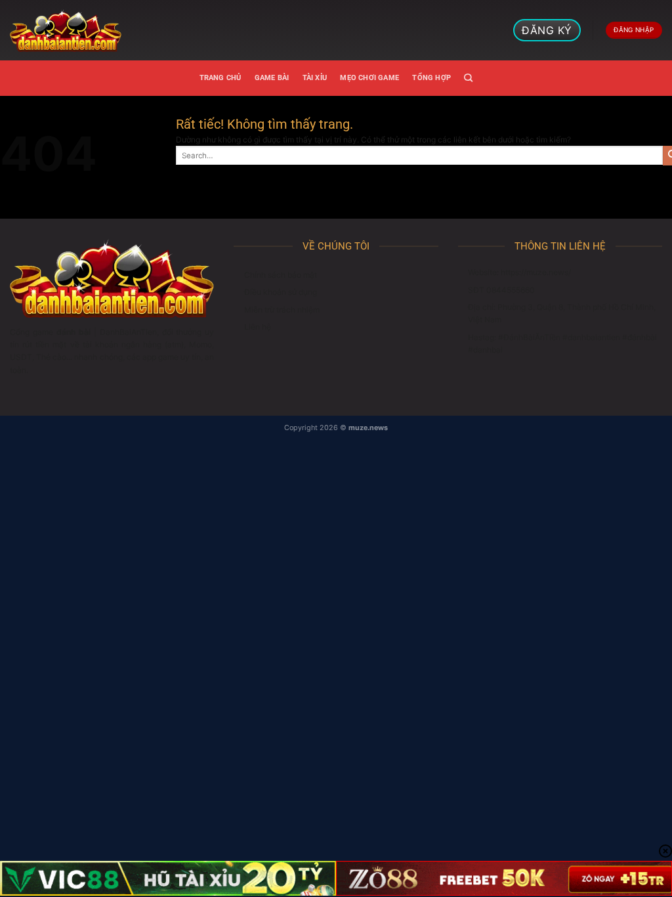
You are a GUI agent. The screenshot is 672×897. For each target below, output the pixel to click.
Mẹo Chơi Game (369, 78)
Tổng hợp (431, 78)
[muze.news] (65, 30)
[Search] (468, 78)
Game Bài (272, 78)
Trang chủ (221, 78)
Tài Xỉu (315, 78)
